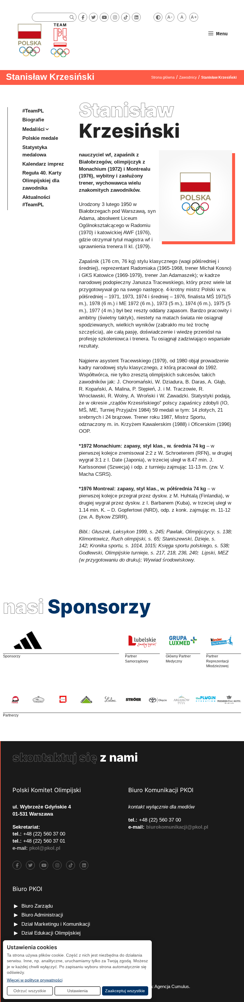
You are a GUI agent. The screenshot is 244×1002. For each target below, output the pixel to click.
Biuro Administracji (42, 915)
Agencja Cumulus (171, 986)
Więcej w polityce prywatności (34, 979)
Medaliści (33, 129)
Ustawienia (77, 990)
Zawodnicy (188, 77)
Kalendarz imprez (43, 164)
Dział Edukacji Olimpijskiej (51, 933)
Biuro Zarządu (37, 906)
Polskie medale (40, 138)
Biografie (33, 120)
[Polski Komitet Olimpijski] (42, 40)
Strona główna (163, 77)
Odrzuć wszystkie (29, 990)
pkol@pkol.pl (44, 848)
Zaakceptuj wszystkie (125, 990)
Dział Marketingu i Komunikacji (55, 924)
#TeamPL (33, 111)
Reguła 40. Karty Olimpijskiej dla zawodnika (41, 180)
